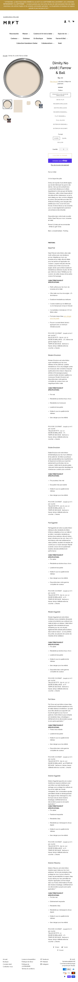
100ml (56, 138)
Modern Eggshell (60, 112)
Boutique (5, 961)
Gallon (60, 142)
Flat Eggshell (60, 116)
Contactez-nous (8, 966)
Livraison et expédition (28, 959)
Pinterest (45, 961)
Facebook (45, 959)
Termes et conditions (28, 968)
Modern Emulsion (60, 103)
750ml (64, 138)
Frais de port (54, 81)
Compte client (7, 964)
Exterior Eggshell (60, 124)
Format (60, 134)
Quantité (55, 149)
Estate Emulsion (60, 108)
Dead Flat (60, 99)
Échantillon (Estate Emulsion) (60, 95)
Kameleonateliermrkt (68, 961)
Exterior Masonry (60, 128)
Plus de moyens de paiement (60, 165)
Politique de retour (27, 961)
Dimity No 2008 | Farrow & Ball (18, 55)
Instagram (45, 964)
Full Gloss (60, 120)
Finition (60, 90)
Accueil (5, 55)
